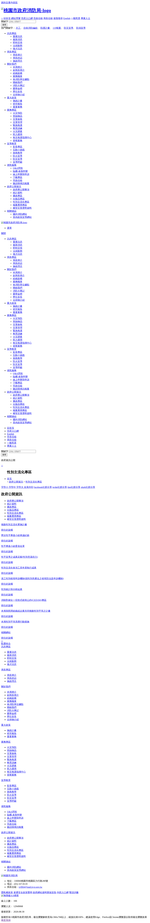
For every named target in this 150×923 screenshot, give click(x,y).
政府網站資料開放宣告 (44, 892)
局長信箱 (48, 18)
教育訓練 (17, 128)
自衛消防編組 (30, 28)
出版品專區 (19, 199)
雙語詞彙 (74, 892)
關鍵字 (4, 21)
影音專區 (17, 146)
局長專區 (11, 51)
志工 (18, 28)
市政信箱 (38, 18)
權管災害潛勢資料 (22, 208)
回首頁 (7, 18)
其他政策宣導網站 (22, 217)
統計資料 (17, 192)
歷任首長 (17, 91)
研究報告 (17, 104)
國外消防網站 (20, 214)
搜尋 (4, 25)
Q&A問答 (18, 168)
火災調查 (17, 131)
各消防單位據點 (21, 79)
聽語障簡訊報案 (21, 183)
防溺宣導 (81, 28)
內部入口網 (63, 892)
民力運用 (17, 134)
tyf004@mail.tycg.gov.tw (30, 887)
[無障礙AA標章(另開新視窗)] (10, 895)
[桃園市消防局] (9, 875)
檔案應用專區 (20, 205)
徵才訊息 (17, 48)
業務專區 (11, 110)
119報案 (57, 28)
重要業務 (17, 107)
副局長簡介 (19, 70)
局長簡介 (17, 55)
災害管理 (17, 122)
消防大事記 (19, 85)
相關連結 (11, 211)
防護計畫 (45, 28)
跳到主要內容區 (9, 2)
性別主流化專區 (21, 202)
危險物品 (17, 116)
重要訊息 (17, 36)
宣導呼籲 (17, 162)
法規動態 (17, 45)
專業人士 (85, 18)
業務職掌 (17, 76)
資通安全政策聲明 (22, 892)
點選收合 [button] (6, 643)
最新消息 (17, 39)
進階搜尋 (58, 18)
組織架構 (17, 73)
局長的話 (17, 58)
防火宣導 (17, 156)
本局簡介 (17, 67)
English (66, 18)
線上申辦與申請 (21, 174)
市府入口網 (27, 18)
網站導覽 (16, 18)
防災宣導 (68, 28)
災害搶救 (17, 119)
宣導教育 (11, 143)
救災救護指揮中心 (22, 137)
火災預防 (17, 113)
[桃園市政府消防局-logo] (26, 10)
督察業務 (17, 140)
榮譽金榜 (17, 88)
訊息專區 (11, 33)
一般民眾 (75, 18)
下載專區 (17, 177)
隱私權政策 (7, 892)
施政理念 (17, 61)
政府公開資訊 (14, 186)
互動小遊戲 (19, 150)
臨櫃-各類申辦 (20, 171)
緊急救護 (17, 125)
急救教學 (17, 153)
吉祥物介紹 (19, 94)
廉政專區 (17, 195)
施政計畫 (17, 100)
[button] (6, 920)
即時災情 (17, 42)
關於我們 (11, 64)
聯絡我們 (17, 82)
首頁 (9, 478)
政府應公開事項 (21, 189)
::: (2, 18)
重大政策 (11, 97)
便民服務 (11, 165)
